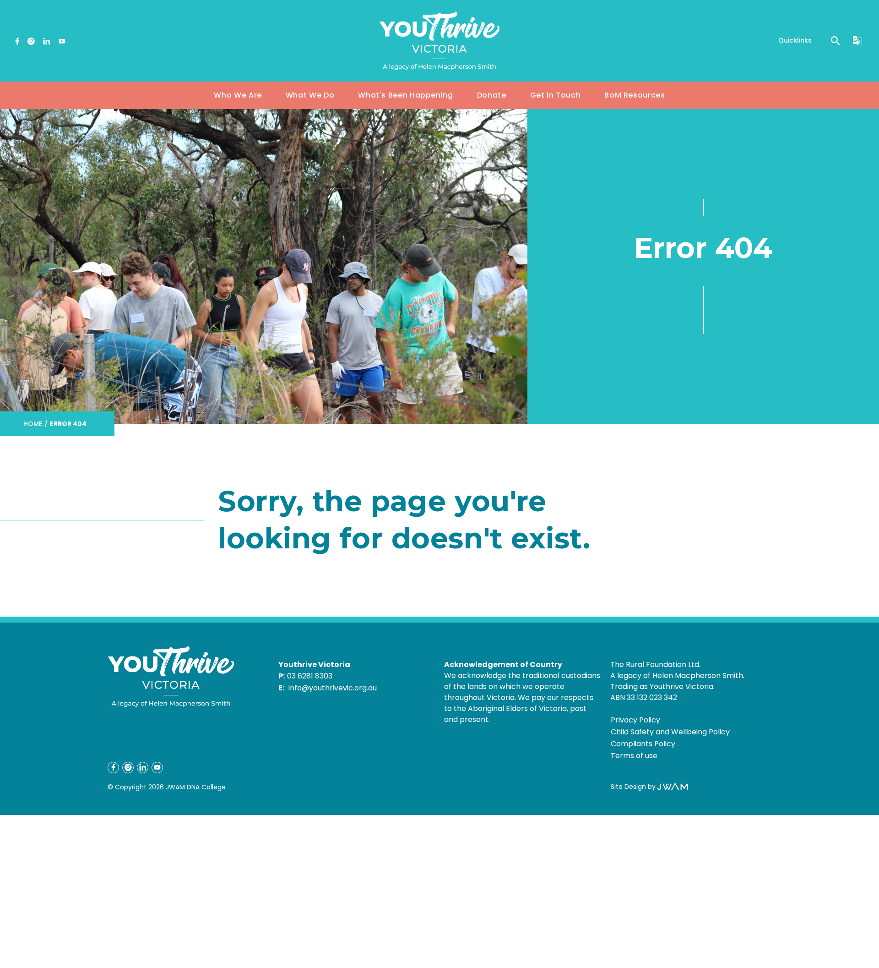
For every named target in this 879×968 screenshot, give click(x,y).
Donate (491, 95)
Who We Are (237, 95)
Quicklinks (795, 40)
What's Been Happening (405, 95)
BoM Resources (634, 95)
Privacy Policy (635, 720)
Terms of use (634, 755)
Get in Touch (555, 95)
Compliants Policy (643, 743)
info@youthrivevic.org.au (332, 688)
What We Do (310, 95)
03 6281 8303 (309, 676)
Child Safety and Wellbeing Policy (670, 732)
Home (32, 423)
